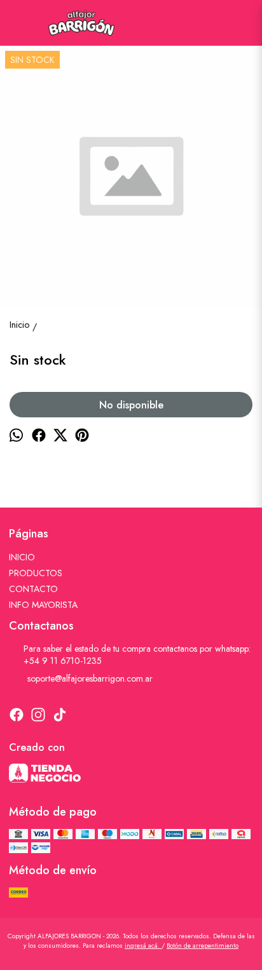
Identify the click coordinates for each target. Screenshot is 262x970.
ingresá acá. (143, 945)
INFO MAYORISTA (43, 604)
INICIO (22, 557)
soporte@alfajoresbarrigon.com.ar (90, 678)
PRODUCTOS (35, 573)
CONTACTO (33, 589)
